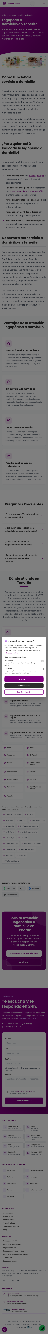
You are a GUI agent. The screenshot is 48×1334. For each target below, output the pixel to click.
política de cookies (11, 653)
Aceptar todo (24, 679)
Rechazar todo (24, 685)
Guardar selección (24, 692)
